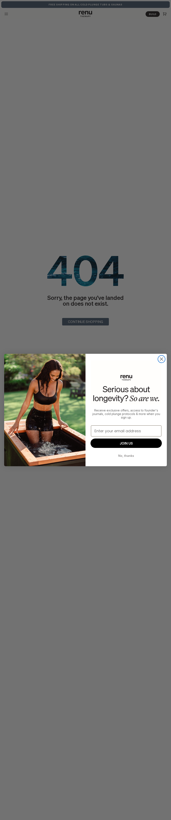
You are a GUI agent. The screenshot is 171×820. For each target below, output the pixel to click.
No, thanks (126, 455)
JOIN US (126, 443)
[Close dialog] (161, 359)
